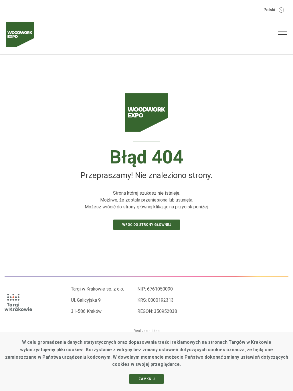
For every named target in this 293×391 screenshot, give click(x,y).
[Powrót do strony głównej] (147, 117)
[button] (282, 34)
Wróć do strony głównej (146, 225)
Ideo (156, 331)
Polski (269, 9)
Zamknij (146, 379)
